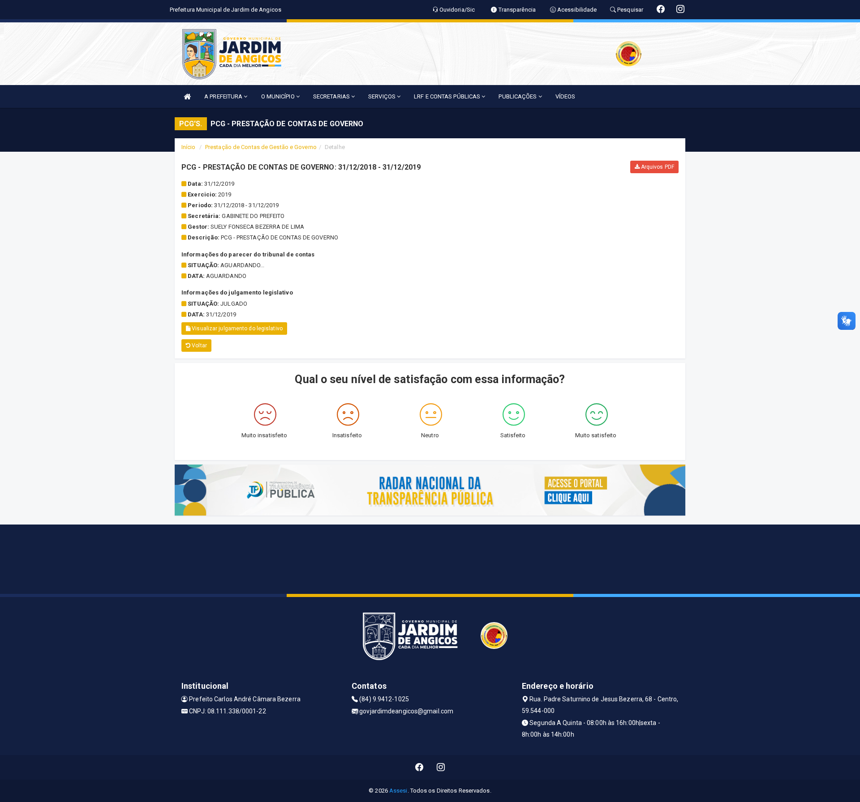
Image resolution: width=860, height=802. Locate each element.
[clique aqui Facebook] (419, 767)
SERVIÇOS (382, 96)
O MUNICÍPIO (278, 96)
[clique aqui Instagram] (441, 767)
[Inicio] (187, 96)
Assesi (398, 790)
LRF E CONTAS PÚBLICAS (448, 96)
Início (188, 147)
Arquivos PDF (657, 167)
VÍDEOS (565, 96)
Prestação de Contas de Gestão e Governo (261, 147)
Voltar (198, 345)
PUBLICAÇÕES (518, 96)
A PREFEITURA (224, 96)
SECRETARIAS (332, 96)
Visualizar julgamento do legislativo (236, 328)
